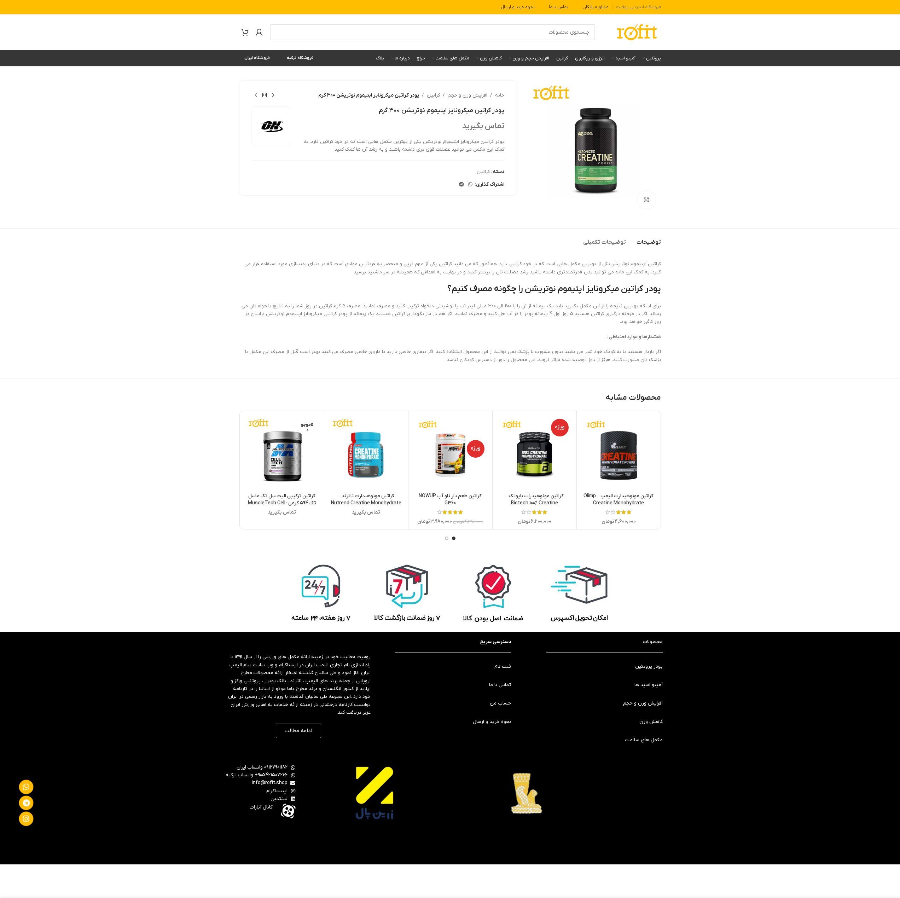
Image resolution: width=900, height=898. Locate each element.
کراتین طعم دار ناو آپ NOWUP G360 (450, 499)
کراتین (433, 95)
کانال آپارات (261, 807)
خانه (499, 95)
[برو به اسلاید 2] (446, 538)
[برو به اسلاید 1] (453, 538)
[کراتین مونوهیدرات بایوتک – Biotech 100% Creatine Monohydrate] (534, 452)
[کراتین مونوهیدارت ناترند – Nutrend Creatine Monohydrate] (366, 452)
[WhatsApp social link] (470, 185)
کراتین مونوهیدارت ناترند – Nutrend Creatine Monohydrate (366, 499)
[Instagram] (26, 819)
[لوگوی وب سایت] (637, 32)
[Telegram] (26, 803)
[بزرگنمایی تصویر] (646, 200)
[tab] (649, 239)
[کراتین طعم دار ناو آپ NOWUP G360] (450, 452)
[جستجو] (278, 32)
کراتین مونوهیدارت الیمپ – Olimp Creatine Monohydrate (618, 499)
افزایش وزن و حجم (467, 95)
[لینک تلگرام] (461, 185)
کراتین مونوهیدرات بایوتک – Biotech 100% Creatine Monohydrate (534, 503)
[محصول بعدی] (256, 95)
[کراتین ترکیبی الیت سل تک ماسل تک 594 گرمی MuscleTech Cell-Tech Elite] (282, 452)
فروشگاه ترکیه (300, 58)
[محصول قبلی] (273, 95)
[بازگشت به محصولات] (264, 95)
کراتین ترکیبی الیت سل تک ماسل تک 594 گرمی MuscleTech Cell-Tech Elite (282, 503)
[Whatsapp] (26, 787)
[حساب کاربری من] (259, 32)
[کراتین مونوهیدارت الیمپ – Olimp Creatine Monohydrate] (618, 452)
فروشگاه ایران (257, 58)
